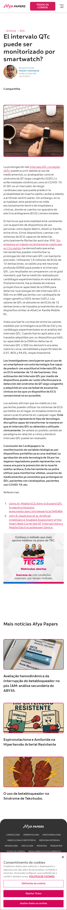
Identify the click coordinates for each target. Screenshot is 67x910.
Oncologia (27, 846)
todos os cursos (15, 851)
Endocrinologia (52, 835)
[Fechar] (63, 857)
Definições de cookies (33, 883)
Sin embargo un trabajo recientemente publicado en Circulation (32, 244)
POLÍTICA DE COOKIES (42, 876)
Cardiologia (13, 835)
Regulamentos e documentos (44, 851)
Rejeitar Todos (33, 893)
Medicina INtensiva (49, 840)
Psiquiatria (56, 846)
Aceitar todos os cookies (33, 903)
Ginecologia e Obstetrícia (21, 840)
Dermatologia (31, 835)
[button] (60, 6)
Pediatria (42, 846)
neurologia (11, 846)
